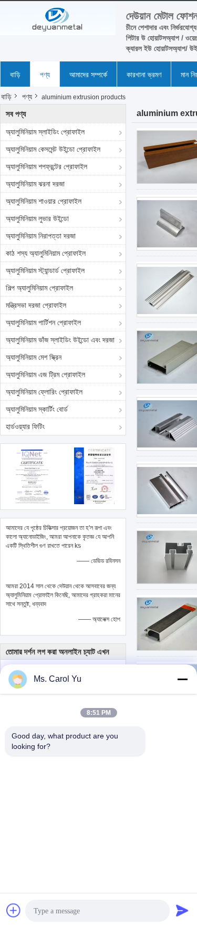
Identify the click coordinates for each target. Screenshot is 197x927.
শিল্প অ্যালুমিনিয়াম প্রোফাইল (39, 288)
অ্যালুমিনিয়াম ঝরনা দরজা (35, 184)
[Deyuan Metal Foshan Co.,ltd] (58, 19)
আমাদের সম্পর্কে (88, 74)
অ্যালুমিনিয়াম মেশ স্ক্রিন (33, 357)
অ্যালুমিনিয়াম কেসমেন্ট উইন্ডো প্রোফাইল (53, 149)
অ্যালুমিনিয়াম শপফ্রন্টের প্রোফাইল (46, 166)
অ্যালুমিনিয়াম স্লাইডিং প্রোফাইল (45, 132)
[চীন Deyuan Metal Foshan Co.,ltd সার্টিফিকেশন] (32, 475)
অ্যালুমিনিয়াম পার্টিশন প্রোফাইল (43, 322)
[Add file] (13, 910)
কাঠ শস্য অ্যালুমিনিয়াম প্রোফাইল (46, 253)
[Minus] (182, 679)
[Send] (182, 910)
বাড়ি (15, 74)
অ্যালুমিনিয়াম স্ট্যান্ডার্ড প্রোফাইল (45, 270)
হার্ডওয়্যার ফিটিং (25, 426)
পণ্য (45, 74)
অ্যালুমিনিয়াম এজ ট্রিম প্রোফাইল (45, 374)
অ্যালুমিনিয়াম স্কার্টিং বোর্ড (37, 409)
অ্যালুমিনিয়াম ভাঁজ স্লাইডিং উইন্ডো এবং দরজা (60, 340)
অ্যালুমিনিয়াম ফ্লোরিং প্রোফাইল (44, 392)
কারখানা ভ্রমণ (144, 74)
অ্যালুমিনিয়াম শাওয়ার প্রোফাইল (43, 201)
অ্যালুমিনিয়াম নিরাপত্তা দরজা (41, 236)
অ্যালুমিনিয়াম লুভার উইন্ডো (37, 218)
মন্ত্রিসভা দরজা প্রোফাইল (36, 305)
